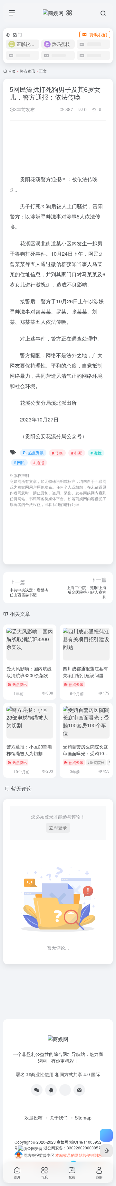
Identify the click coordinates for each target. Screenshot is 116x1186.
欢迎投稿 (33, 1117)
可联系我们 (54, 504)
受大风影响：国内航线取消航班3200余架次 (29, 671)
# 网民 (19, 462)
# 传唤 (57, 453)
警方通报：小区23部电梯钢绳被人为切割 (29, 750)
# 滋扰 (96, 453)
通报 (56, 179)
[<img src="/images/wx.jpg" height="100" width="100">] (37, 1090)
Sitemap (83, 1117)
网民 (93, 253)
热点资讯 (27, 71)
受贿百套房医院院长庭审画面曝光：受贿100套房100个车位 (85, 753)
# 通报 (38, 462)
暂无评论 (21, 788)
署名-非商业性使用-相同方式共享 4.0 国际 (58, 1074)
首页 (12, 71)
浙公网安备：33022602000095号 (73, 1147)
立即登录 (58, 827)
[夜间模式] (106, 1150)
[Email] (79, 1090)
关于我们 (59, 1117)
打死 (35, 206)
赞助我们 (98, 34)
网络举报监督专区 (39, 1155)
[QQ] (51, 1090)
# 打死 (76, 453)
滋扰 (40, 284)
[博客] (65, 1090)
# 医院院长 (95, 762)
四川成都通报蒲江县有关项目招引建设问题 (85, 671)
